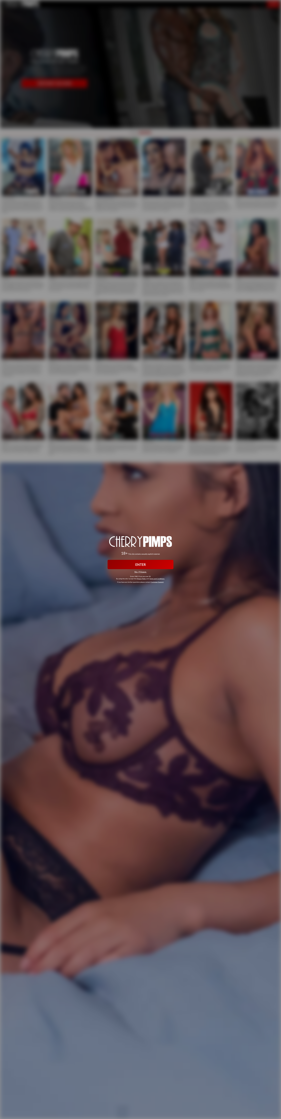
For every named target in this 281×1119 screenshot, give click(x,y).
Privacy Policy (141, 578)
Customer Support (157, 582)
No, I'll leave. (140, 572)
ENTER (140, 564)
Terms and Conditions (156, 578)
